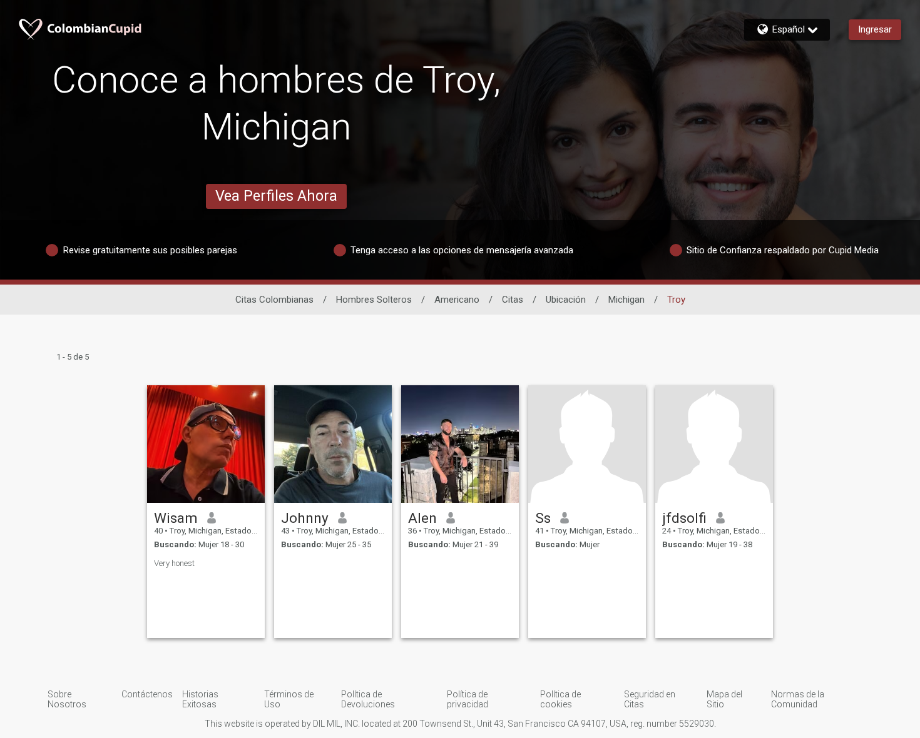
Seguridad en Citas (649, 699)
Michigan (626, 299)
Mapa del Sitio (724, 699)
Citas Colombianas (274, 299)
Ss (543, 518)
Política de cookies (560, 699)
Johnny (305, 518)
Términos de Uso (289, 699)
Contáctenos (147, 694)
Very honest (174, 563)
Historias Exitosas (200, 699)
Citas (512, 299)
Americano (456, 299)
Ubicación (566, 299)
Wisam (176, 518)
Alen (422, 518)
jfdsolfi (684, 518)
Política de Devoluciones (368, 699)
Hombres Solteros (374, 299)
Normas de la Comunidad (797, 699)
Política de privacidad (467, 699)
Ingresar (875, 29)
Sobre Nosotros (67, 699)
